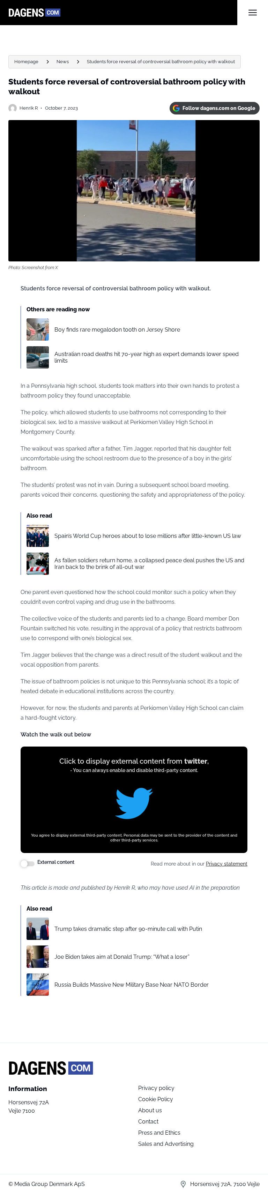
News (63, 61)
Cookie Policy (155, 1099)
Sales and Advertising (166, 1144)
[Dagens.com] (122, 12)
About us (150, 1110)
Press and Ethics (159, 1132)
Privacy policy (156, 1088)
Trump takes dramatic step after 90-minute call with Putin (128, 929)
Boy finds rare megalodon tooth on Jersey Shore (117, 329)
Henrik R (29, 108)
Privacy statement (226, 864)
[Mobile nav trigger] (253, 13)
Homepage (26, 61)
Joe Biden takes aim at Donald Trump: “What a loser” (121, 957)
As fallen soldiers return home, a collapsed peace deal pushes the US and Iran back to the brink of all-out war (149, 563)
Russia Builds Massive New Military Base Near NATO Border (131, 984)
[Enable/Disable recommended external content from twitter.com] (28, 864)
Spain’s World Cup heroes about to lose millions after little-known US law (147, 536)
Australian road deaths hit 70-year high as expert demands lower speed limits (146, 357)
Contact (148, 1121)
